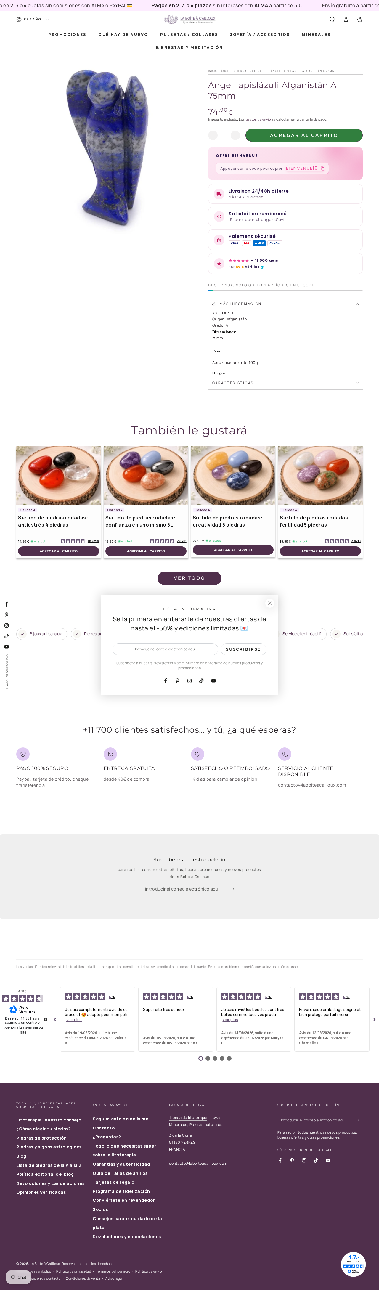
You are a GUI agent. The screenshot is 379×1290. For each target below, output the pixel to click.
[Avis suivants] (374, 1019)
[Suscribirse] (234, 889)
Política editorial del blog (45, 1174)
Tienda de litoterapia (188, 1117)
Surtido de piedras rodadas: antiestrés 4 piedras (53, 521)
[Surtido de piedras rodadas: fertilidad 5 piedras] (320, 475)
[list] (189, 770)
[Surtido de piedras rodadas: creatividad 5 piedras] (233, 475)
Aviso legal (114, 1278)
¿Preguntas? (107, 1137)
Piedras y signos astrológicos (49, 1147)
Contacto (104, 1128)
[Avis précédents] (55, 1019)
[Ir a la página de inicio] (189, 19)
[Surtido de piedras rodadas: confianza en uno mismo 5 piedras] (146, 475)
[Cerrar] (270, 603)
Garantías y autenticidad (121, 1164)
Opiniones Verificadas (41, 1192)
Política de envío (148, 1271)
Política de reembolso (33, 1271)
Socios (100, 1209)
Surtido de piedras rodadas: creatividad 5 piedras (228, 521)
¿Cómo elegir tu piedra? (43, 1129)
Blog (21, 1156)
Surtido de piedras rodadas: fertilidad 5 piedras (315, 521)
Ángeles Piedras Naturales (244, 71)
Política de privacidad (73, 1271)
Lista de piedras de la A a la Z (49, 1165)
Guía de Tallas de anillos (120, 1173)
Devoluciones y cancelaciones (50, 1183)
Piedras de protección (41, 1138)
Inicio (213, 71)
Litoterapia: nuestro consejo (48, 1120)
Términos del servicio (113, 1271)
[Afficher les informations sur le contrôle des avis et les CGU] (45, 1019)
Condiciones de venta (83, 1278)
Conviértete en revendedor (124, 1200)
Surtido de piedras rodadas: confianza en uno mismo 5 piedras (140, 521)
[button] (332, 19)
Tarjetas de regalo (113, 1182)
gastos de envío (258, 119)
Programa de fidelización (121, 1191)
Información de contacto (41, 1278)
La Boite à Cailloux (45, 1263)
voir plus (74, 1019)
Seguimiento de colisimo (120, 1118)
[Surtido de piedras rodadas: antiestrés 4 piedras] (58, 475)
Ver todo (189, 578)
